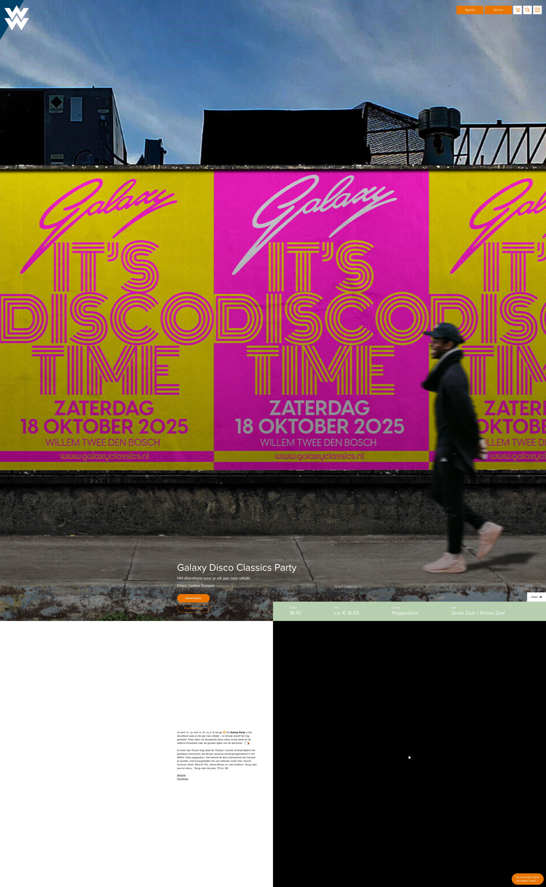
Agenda (470, 10)
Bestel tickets (193, 598)
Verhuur (498, 10)
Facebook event (193, 608)
